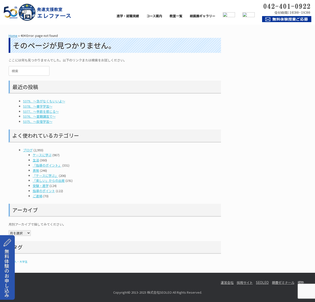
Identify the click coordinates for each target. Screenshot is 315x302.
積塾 (301, 282)
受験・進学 (41, 185)
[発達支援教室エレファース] (37, 12)
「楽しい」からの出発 (49, 180)
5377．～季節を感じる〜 (41, 111)
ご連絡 (37, 196)
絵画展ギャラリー (202, 16)
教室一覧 (176, 16)
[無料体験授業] (7, 294)
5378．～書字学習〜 (37, 106)
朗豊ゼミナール (283, 282)
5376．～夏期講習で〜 (39, 116)
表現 (36, 170)
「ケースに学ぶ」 (45, 175)
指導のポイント (44, 190)
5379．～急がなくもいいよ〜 (44, 101)
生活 (36, 160)
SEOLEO (262, 282)
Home (13, 35)
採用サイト (245, 282)
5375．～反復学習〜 (37, 121)
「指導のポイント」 (47, 165)
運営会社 (227, 282)
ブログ (28, 150)
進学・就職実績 (128, 16)
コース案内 (154, 16)
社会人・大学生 (18, 261)
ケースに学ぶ (42, 155)
